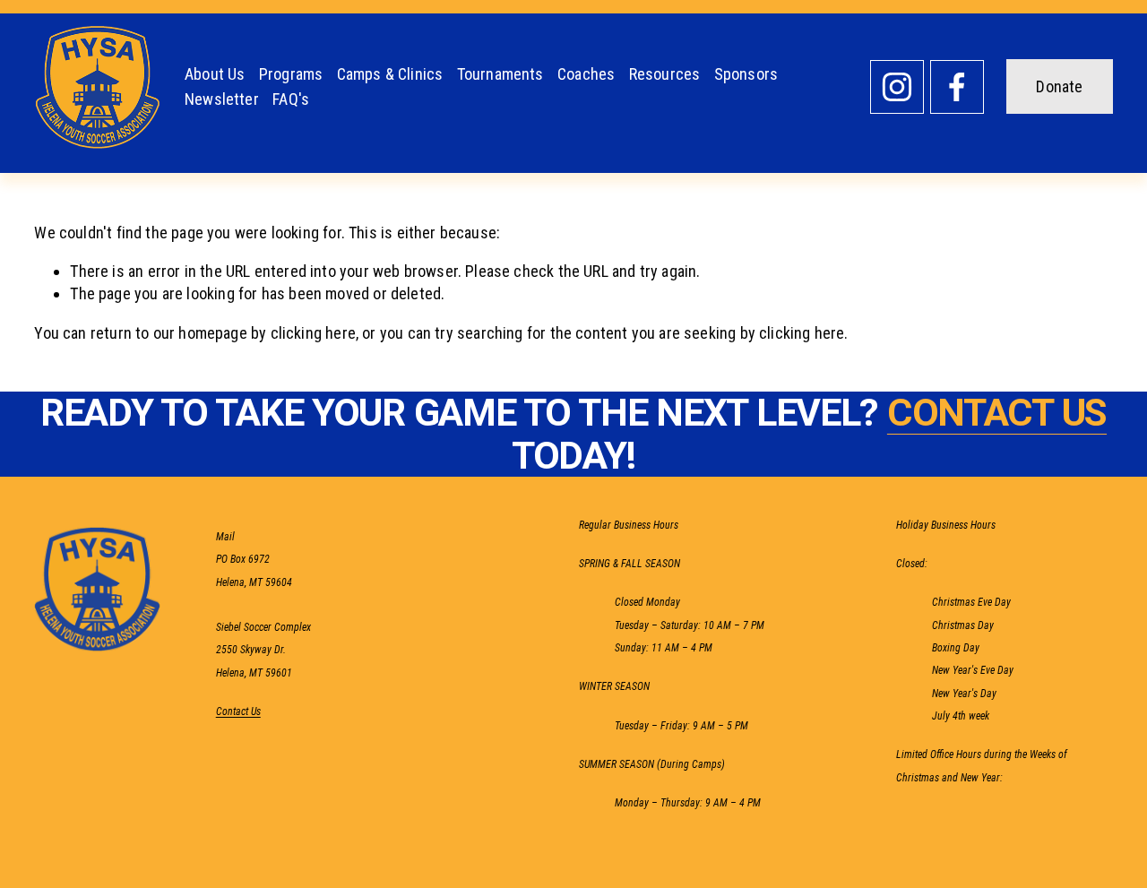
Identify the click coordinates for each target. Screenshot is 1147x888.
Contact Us (238, 712)
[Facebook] (957, 87)
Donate (1059, 86)
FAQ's (290, 99)
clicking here (313, 332)
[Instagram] (897, 87)
